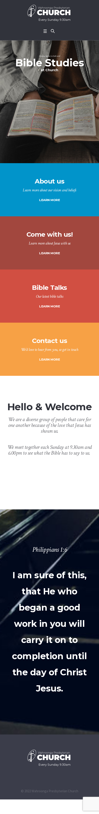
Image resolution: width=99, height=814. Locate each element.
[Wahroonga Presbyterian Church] (49, 13)
